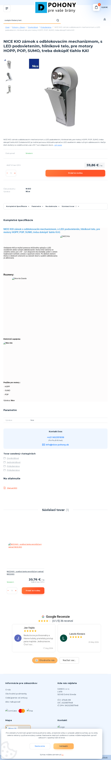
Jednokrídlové (14, 462)
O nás (8, 690)
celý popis (58, 145)
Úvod (7, 27)
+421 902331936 (55, 437)
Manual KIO (12, 488)
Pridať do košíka (75, 173)
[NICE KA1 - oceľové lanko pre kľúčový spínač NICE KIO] (25, 545)
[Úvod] (55, 7)
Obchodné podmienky (16, 694)
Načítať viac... (69, 660)
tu (62, 755)
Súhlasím (63, 746)
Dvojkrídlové (33, 27)
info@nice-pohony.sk (57, 445)
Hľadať (58, 20)
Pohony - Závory (18, 27)
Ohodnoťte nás (46, 660)
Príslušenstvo (45, 27)
